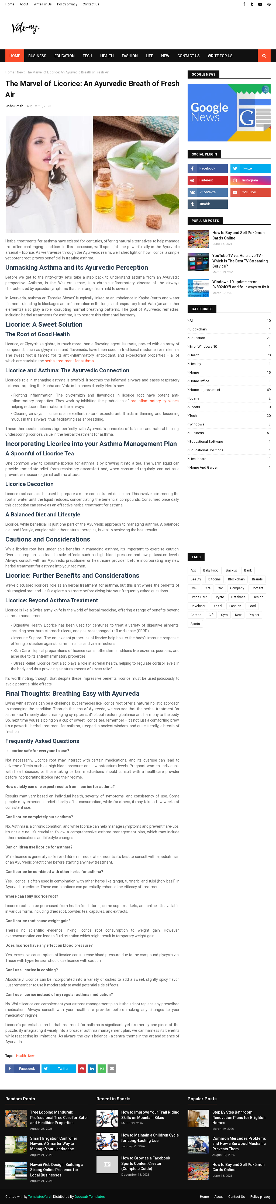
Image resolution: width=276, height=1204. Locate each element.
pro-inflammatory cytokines (155, 401)
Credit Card (199, 597)
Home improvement (230, 390)
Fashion (235, 606)
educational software (230, 441)
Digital (217, 606)
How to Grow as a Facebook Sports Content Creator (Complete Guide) (145, 1163)
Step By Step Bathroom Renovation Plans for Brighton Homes (238, 1117)
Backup (231, 570)
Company (237, 588)
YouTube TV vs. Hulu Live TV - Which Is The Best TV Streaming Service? (240, 260)
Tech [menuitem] (87, 56)
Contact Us (91, 4)
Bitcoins (214, 579)
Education (230, 338)
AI (230, 321)
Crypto (219, 597)
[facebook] (244, 4)
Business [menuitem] (37, 56)
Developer (198, 606)
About (24, 4)
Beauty (196, 579)
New (20, 72)
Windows (230, 424)
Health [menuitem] (107, 56)
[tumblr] (251, 4)
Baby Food (211, 570)
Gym (224, 615)
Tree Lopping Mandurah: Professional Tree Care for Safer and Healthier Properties (59, 1117)
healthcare (230, 459)
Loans (230, 398)
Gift (211, 615)
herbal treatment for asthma (69, 361)
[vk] (208, 192)
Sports (230, 407)
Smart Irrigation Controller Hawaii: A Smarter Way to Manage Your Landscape (53, 1143)
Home (9, 4)
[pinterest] (268, 4)
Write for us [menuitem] (220, 56)
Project (254, 615)
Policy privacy (67, 4)
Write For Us (43, 4)
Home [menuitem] (14, 56)
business (230, 433)
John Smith (14, 106)
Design (258, 597)
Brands (257, 579)
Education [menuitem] (64, 56)
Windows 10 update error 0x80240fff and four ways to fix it (240, 284)
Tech (230, 416)
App (193, 570)
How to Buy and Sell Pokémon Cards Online (238, 235)
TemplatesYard (39, 1197)
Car (220, 588)
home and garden (230, 467)
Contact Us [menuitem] (188, 56)
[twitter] (250, 168)
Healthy (230, 364)
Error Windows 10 (230, 346)
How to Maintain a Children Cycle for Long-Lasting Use (150, 1138)
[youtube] (260, 4)
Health (21, 1056)
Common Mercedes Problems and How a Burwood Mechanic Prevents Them (239, 1143)
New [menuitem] (165, 56)
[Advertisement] (178, 39)
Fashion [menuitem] (130, 56)
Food (252, 606)
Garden (196, 615)
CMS (194, 588)
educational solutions (230, 450)
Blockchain (230, 329)
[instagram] (250, 180)
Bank (248, 570)
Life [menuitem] (149, 56)
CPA (208, 588)
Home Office (230, 381)
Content (257, 588)
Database (238, 597)
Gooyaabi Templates (90, 1197)
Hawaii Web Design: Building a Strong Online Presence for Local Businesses (56, 1169)
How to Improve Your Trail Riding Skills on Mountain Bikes (150, 1115)
